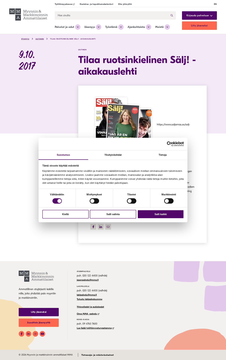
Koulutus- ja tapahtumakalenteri (96, 4)
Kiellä (65, 214)
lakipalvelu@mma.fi (87, 295)
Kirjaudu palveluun (197, 15)
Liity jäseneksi (199, 25)
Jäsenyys (89, 27)
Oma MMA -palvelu (87, 313)
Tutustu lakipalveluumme (89, 299)
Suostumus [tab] (63, 154)
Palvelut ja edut (64, 27)
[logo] (28, 15)
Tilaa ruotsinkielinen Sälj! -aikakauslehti (73, 39)
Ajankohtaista (136, 27)
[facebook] (93, 227)
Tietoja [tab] (163, 154)
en (215, 4)
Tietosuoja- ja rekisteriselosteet (97, 355)
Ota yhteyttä (125, 4)
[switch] (94, 201)
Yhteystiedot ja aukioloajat (90, 306)
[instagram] (35, 334)
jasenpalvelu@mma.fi (88, 280)
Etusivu (25, 39)
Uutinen (40, 39)
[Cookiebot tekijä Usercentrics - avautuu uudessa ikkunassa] (169, 143)
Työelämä (111, 27)
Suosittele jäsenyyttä (38, 322)
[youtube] (42, 334)
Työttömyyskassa (63, 4)
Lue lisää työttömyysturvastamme (94, 328)
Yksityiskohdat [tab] (113, 154)
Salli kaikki (161, 214)
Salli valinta (113, 214)
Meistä (159, 27)
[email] (108, 227)
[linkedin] (101, 227)
